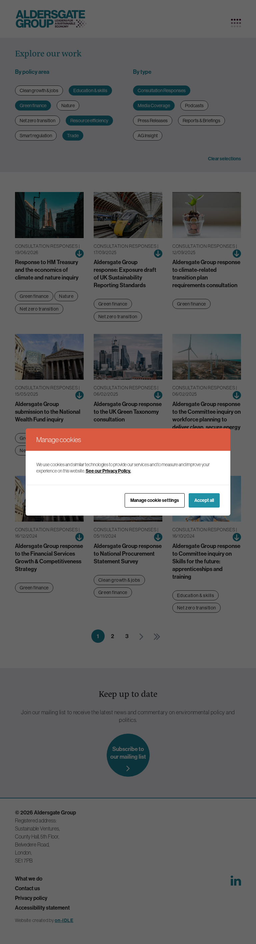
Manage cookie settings (154, 500)
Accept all (204, 500)
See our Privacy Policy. (108, 471)
